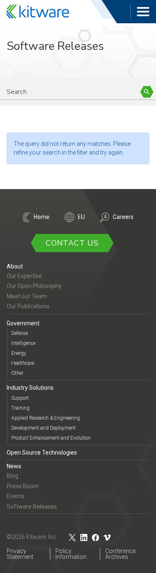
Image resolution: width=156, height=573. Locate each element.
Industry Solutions (30, 387)
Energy (18, 353)
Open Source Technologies (42, 452)
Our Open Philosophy (34, 286)
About (15, 266)
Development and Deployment (43, 428)
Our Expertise (24, 276)
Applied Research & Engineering (45, 418)
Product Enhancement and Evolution (51, 438)
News (14, 466)
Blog (12, 475)
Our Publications (28, 306)
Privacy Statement (20, 554)
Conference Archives (120, 554)
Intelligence (23, 343)
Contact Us (72, 243)
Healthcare (22, 363)
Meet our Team (27, 296)
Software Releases (32, 506)
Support (20, 398)
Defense (19, 333)
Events (16, 496)
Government (23, 323)
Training (20, 408)
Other (17, 373)
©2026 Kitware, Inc (31, 537)
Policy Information (71, 554)
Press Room (23, 486)
